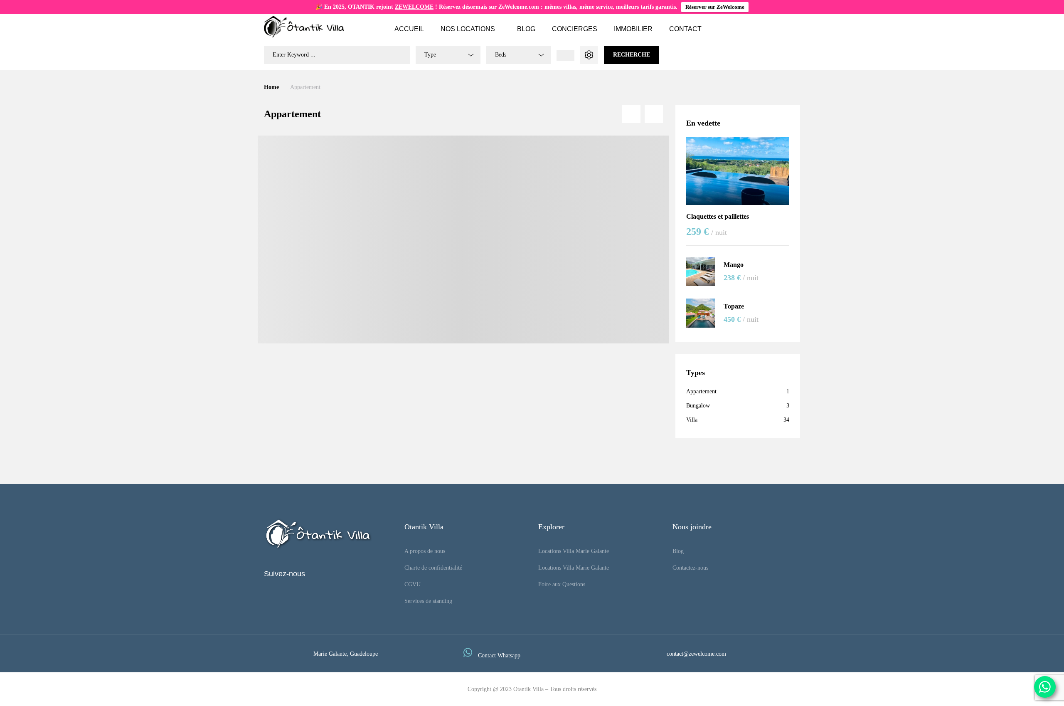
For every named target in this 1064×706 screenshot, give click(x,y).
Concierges (574, 28)
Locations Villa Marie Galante (573, 551)
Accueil (409, 28)
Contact (685, 28)
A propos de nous (424, 551)
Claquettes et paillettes (717, 216)
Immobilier (633, 28)
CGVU (412, 584)
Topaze (734, 306)
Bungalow (698, 405)
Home (271, 87)
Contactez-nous (690, 568)
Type (430, 55)
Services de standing (428, 601)
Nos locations (468, 28)
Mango (734, 264)
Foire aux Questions (561, 584)
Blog (526, 28)
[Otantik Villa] (304, 26)
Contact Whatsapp (499, 655)
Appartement (701, 391)
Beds (500, 55)
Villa (691, 420)
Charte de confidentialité (433, 568)
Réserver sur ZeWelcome (714, 7)
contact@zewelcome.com (696, 654)
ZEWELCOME (414, 7)
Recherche (631, 55)
